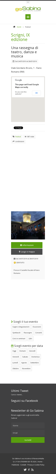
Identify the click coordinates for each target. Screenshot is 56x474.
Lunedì (15, 362)
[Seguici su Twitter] (25, 469)
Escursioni (37, 327)
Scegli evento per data (28, 346)
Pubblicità (15, 465)
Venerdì (16, 357)
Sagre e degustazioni (21, 327)
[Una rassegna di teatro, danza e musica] (28, 225)
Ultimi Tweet (19, 391)
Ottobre (16, 368)
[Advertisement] (28, 174)
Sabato (25, 357)
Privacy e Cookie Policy (35, 465)
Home (40, 462)
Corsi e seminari (19, 338)
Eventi (19, 27)
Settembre (34, 362)
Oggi (14, 351)
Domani (23, 351)
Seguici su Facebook (24, 401)
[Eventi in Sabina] (28, 2)
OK (36, 93)
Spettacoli (16, 332)
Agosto (24, 362)
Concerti (38, 332)
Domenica (35, 357)
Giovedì (32, 351)
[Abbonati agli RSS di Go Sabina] (32, 469)
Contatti (23, 465)
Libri (30, 338)
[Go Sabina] (14, 27)
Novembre (26, 368)
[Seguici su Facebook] (29, 469)
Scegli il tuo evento (25, 321)
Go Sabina (16, 458)
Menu (28, 16)
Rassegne (28, 332)
